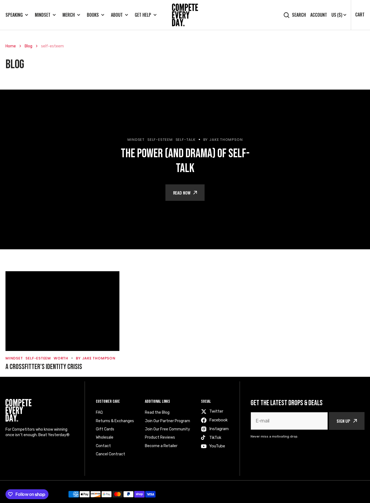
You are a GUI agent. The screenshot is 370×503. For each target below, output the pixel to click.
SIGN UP (343, 421)
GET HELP (143, 15)
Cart (360, 14)
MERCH (68, 15)
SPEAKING (14, 15)
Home (10, 46)
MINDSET (42, 15)
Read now (182, 193)
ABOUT (117, 15)
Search (299, 15)
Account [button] (318, 15)
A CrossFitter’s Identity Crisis (43, 367)
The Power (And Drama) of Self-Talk (185, 161)
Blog (28, 46)
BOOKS (93, 15)
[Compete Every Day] (185, 15)
